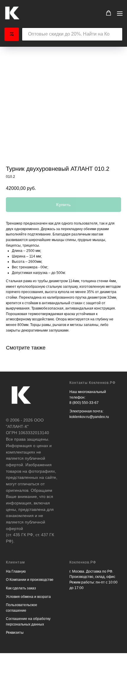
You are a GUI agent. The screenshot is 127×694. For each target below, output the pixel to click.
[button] (108, 13)
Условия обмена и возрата (28, 597)
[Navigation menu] (120, 13)
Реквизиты (15, 633)
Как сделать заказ (21, 588)
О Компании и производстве (29, 580)
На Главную (16, 571)
